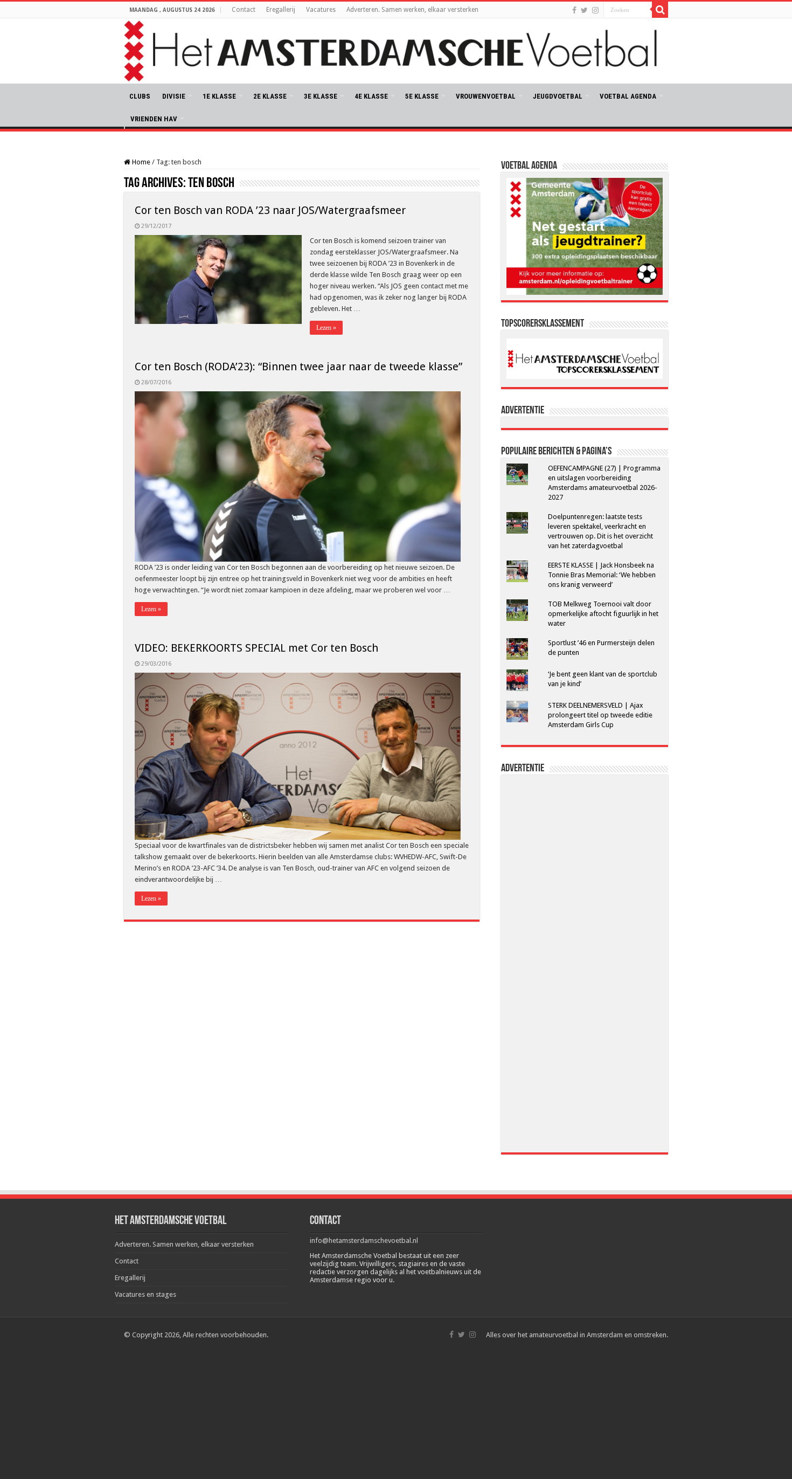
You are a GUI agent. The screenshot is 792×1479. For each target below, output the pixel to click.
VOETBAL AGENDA (628, 96)
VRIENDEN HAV (153, 119)
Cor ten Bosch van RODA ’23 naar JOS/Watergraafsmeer (270, 210)
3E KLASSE (320, 96)
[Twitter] (584, 10)
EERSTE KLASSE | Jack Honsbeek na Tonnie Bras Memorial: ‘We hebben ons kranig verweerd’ (602, 575)
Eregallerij (280, 9)
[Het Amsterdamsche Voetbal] (396, 51)
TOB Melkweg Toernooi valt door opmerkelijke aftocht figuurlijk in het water (603, 613)
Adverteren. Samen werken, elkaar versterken (412, 9)
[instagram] (595, 10)
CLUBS (139, 96)
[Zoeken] (660, 10)
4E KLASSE (371, 96)
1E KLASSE (219, 96)
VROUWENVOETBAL (486, 96)
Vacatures (321, 9)
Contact (243, 9)
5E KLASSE (422, 96)
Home (140, 162)
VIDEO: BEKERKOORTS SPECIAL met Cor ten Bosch (256, 647)
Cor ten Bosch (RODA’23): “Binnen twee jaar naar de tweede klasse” (298, 366)
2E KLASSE (270, 96)
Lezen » (326, 327)
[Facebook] (574, 10)
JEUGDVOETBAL (557, 96)
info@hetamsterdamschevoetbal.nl (364, 1240)
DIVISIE (173, 96)
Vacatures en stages (145, 1294)
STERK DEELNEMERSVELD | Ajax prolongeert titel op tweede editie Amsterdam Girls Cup (600, 715)
